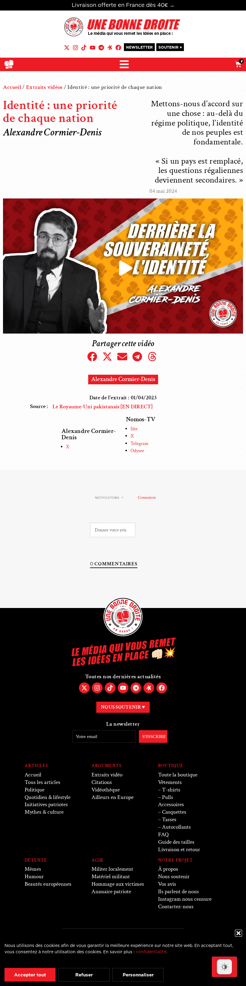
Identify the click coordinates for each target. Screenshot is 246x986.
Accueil (12, 87)
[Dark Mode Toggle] (224, 967)
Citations (102, 782)
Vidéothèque (106, 790)
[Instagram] (75, 48)
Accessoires (171, 804)
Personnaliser (138, 974)
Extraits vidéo (107, 775)
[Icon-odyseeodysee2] (110, 48)
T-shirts (171, 790)
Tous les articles (42, 782)
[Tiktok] (84, 48)
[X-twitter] (67, 48)
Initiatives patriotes (46, 804)
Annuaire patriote (111, 891)
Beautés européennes (48, 884)
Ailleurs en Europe (113, 797)
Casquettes (174, 812)
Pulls (167, 797)
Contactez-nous (176, 906)
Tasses (169, 819)
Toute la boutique (177, 775)
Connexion (146, 497)
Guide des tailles (176, 842)
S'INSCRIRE (154, 736)
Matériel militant (111, 876)
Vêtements (170, 782)
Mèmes (33, 869)
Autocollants (176, 827)
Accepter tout (30, 974)
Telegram (139, 443)
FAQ (163, 834)
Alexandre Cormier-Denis (123, 379)
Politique (34, 790)
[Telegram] (101, 48)
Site (134, 429)
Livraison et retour (179, 849)
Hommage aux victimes (118, 884)
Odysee (137, 451)
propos (168, 869)
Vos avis (167, 884)
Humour (34, 876)
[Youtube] (92, 48)
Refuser (84, 974)
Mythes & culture (44, 812)
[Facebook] (118, 48)
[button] (239, 933)
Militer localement (112, 869)
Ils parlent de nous (178, 891)
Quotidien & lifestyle (47, 797)
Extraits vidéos (44, 87)
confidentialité (151, 951)
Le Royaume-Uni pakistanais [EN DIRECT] (102, 406)
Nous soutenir (174, 876)
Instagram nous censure (185, 899)
